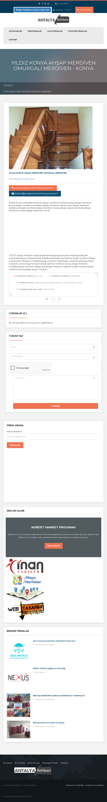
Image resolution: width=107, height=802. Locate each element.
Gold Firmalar (55, 31)
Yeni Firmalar (35, 31)
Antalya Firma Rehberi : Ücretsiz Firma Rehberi (85, 785)
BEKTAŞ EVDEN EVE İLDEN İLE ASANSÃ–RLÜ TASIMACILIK (59, 696)
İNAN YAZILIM (53, 546)
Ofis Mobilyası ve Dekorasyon (22, 179)
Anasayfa (7, 85)
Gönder (55, 406)
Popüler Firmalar (77, 31)
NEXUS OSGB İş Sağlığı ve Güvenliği (49, 668)
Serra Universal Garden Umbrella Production (54, 641)
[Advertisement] (58, 232)
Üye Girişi (59, 10)
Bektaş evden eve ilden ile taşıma (48, 723)
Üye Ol (68, 10)
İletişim (65, 763)
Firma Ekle (20, 763)
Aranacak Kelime (14, 431)
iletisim (13, 40)
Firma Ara (15, 445)
